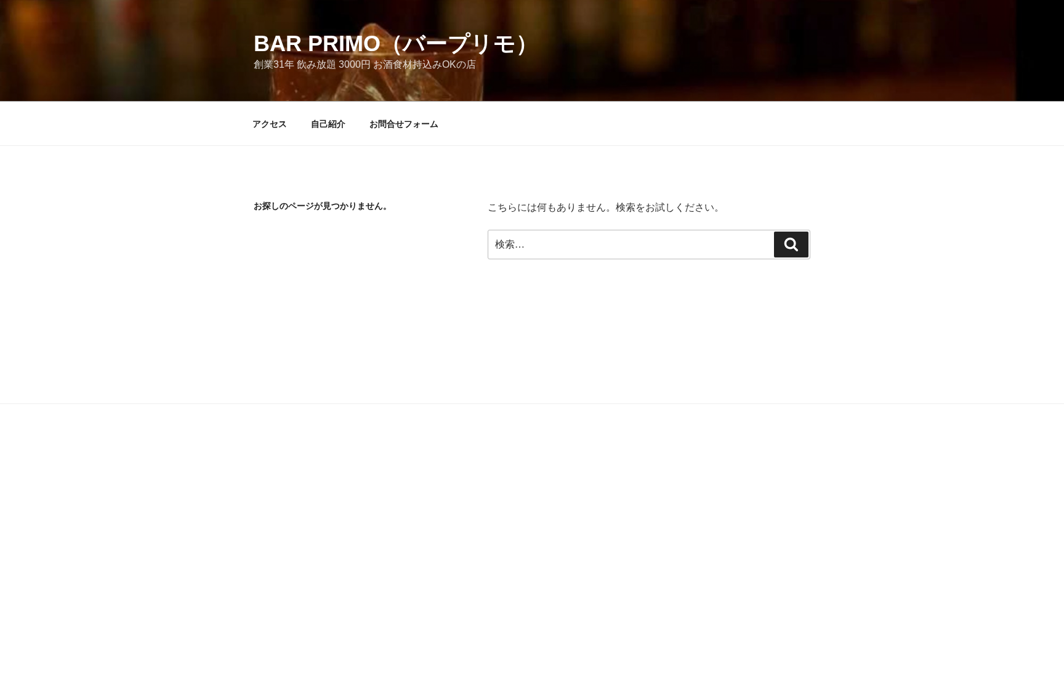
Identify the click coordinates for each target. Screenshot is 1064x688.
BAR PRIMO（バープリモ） (396, 43)
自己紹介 (328, 124)
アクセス (269, 124)
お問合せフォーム (403, 124)
